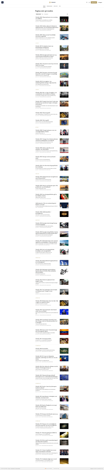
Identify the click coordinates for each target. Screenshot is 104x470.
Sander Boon (49, 21)
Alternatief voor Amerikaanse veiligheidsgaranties (45, 28)
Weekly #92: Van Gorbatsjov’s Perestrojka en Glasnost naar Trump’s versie (46, 290)
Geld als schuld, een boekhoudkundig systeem (44, 121)
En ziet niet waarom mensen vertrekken (43, 415)
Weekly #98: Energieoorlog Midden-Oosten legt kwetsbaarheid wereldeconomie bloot (47, 232)
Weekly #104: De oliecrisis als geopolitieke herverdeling (47, 166)
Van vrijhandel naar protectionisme (42, 84)
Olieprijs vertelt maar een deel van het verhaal (44, 57)
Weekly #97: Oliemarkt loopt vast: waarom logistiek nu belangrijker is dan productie (47, 241)
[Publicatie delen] (89, 2)
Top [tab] (42, 14)
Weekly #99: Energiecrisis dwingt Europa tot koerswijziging (46, 223)
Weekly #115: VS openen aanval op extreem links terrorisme (47, 64)
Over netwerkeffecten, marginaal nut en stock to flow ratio (46, 114)
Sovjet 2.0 (37, 292)
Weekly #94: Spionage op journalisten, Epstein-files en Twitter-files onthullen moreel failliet (46, 271)
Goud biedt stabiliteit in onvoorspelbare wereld (44, 460)
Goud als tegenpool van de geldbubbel (43, 434)
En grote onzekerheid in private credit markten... (45, 226)
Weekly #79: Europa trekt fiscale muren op (47, 414)
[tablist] (42, 14)
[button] (44, 6)
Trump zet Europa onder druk (41, 323)
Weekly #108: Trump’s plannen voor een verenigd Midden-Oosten (46, 131)
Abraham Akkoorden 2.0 (40, 133)
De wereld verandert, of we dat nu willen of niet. (45, 426)
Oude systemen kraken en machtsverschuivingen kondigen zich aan (47, 283)
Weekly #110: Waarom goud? (43, 112)
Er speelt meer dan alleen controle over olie (44, 252)
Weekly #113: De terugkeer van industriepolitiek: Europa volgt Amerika (46, 82)
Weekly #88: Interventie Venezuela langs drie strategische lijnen (46, 330)
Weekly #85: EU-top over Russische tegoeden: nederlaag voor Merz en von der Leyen (47, 358)
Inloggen (100, 2)
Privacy (9, 468)
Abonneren (94, 2)
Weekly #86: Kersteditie (42, 348)
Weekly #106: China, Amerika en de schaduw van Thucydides (45, 148)
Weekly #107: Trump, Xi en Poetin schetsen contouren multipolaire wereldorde (47, 139)
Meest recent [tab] (38, 14)
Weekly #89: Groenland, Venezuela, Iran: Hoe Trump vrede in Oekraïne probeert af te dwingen (46, 321)
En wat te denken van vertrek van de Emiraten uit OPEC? (46, 168)
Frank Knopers (42, 21)
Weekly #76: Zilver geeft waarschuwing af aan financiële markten (47, 441)
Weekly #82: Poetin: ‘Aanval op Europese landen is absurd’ (46, 387)
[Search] (87, 2)
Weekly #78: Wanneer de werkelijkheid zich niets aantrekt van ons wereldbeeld (46, 424)
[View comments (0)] (44, 23)
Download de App (56, 468)
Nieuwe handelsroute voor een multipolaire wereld (45, 37)
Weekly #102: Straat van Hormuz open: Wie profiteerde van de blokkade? (47, 186)
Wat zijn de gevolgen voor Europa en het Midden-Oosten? (46, 243)
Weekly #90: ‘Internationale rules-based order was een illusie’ (46, 310)
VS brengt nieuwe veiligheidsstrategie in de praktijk (45, 332)
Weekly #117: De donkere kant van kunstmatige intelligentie (44, 46)
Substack (91, 468)
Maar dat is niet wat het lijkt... (41, 408)
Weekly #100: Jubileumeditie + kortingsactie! (43, 212)
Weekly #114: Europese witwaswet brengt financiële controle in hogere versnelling (46, 73)
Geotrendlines (40, 207)
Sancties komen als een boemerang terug (43, 179)
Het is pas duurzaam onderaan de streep (43, 263)
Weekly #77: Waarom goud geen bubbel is (46, 432)
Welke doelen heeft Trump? (41, 197)
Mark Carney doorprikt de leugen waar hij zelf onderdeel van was (47, 313)
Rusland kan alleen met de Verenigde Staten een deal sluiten (47, 378)
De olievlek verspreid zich (40, 273)
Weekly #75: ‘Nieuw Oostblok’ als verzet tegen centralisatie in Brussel (46, 450)
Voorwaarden (13, 468)
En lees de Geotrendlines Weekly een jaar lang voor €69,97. (47, 206)
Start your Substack (49, 468)
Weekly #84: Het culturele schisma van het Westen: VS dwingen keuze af (47, 367)
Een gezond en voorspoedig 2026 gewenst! (44, 340)
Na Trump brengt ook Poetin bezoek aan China (44, 141)
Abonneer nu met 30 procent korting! (43, 214)
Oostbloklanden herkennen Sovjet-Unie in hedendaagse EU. (47, 453)
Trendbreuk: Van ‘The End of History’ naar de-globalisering (46, 150)
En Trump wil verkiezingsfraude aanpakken (44, 66)
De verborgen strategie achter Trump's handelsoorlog (46, 95)
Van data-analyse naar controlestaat (42, 48)
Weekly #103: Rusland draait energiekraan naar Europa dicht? (47, 177)
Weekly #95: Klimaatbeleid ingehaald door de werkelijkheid (47, 261)
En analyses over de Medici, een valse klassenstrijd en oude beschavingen (47, 106)
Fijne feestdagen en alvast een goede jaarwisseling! (45, 350)
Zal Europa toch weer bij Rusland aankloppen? (44, 234)
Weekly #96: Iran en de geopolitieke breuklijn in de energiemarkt (45, 250)
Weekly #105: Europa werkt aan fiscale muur (46, 157)
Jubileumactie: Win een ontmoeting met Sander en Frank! (46, 204)
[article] (52, 20)
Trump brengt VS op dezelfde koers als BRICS (44, 20)
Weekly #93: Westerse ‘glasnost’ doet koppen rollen (45, 280)
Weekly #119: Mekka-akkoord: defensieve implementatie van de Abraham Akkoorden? (47, 26)
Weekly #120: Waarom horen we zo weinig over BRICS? (46, 18)
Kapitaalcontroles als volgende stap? (42, 75)
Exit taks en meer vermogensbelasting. (43, 159)
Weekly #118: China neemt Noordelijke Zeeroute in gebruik (46, 35)
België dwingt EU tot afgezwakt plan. (42, 360)
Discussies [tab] (46, 14)
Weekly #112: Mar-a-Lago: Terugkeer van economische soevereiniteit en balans (46, 93)
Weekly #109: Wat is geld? (42, 120)
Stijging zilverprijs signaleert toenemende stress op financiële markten (47, 444)
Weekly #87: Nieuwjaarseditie (43, 338)
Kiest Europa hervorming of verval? (42, 369)
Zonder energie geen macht (41, 188)
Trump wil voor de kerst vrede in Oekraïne (43, 399)
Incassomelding (17, 468)
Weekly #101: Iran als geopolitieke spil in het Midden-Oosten (46, 195)
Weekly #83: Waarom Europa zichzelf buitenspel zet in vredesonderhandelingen (47, 376)
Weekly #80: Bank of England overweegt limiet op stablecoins (46, 406)
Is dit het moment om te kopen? (42, 303)
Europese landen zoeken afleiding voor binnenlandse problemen (45, 390)
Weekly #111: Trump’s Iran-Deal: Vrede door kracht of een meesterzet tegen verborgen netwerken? (47, 103)
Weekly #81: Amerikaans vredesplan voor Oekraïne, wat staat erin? (46, 397)
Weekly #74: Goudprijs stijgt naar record (46, 459)
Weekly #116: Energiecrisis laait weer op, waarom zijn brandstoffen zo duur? (46, 55)
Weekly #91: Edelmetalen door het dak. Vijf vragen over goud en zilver (47, 301)
